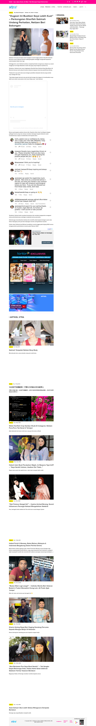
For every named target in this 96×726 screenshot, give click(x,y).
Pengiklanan (59, 721)
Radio (75, 7)
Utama (42, 7)
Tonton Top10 (23, 260)
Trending (47, 7)
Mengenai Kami (66, 721)
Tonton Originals (33, 260)
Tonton (59, 7)
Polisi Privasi (71, 721)
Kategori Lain (67, 7)
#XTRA (53, 7)
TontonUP (15, 260)
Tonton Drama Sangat (45, 260)
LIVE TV (81, 7)
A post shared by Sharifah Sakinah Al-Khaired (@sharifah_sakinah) (28, 128)
